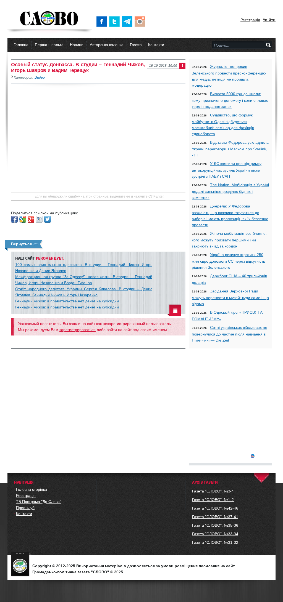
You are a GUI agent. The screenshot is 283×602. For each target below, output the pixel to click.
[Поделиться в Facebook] (14, 219)
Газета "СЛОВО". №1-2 (213, 499)
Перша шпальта (49, 44)
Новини (76, 44)
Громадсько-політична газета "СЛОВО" (49, 19)
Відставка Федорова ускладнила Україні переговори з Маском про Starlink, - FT (230, 148)
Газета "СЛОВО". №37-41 (215, 517)
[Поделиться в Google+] (31, 219)
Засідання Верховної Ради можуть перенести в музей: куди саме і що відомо (230, 297)
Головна (21, 44)
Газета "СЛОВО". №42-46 (215, 508)
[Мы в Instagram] (141, 21)
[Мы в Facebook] (102, 21)
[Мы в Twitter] (115, 21)
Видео (40, 77)
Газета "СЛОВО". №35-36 (215, 525)
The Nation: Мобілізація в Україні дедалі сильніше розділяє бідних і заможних (230, 191)
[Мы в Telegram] (128, 21)
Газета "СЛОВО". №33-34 (215, 534)
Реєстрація (250, 20)
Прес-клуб (25, 507)
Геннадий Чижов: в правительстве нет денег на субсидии (67, 301)
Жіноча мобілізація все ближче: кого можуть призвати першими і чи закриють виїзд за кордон (229, 239)
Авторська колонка (107, 44)
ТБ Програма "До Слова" (38, 501)
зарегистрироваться (77, 329)
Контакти (156, 44)
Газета (136, 44)
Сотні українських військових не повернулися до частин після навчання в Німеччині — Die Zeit (229, 333)
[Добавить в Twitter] (47, 219)
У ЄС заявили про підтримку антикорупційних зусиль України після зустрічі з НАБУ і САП (226, 170)
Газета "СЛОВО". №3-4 (213, 491)
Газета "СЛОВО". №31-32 (215, 542)
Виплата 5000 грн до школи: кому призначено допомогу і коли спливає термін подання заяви (230, 100)
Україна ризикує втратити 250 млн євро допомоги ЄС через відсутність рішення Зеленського (228, 261)
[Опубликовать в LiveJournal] (39, 219)
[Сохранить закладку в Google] (22, 219)
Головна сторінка (31, 489)
